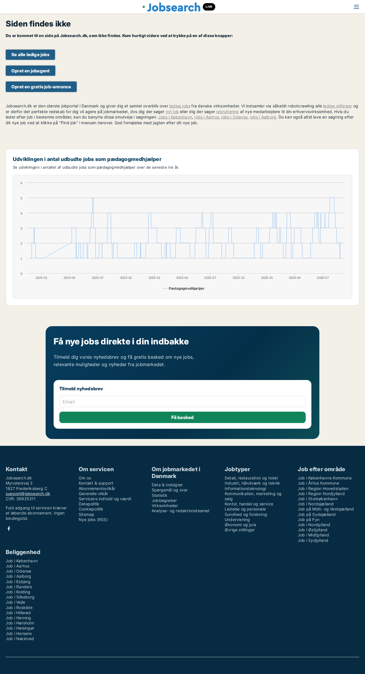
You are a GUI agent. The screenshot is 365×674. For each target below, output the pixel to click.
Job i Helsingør (20, 628)
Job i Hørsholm (20, 622)
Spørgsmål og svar (170, 489)
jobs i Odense (234, 117)
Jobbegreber (164, 500)
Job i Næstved (20, 638)
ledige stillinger (337, 105)
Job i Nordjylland (314, 524)
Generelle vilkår (93, 493)
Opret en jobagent (30, 70)
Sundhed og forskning (246, 514)
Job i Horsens (19, 633)
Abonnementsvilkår (97, 488)
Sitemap (86, 514)
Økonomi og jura (240, 524)
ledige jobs (179, 105)
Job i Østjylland (312, 529)
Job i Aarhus (17, 565)
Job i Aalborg (18, 576)
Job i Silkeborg (20, 597)
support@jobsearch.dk (28, 493)
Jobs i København (175, 117)
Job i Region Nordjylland (321, 493)
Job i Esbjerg (18, 581)
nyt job (172, 111)
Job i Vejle (15, 602)
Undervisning (237, 519)
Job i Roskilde (19, 607)
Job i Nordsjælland (316, 503)
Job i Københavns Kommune (325, 477)
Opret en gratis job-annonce (41, 86)
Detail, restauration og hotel (251, 477)
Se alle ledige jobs (30, 54)
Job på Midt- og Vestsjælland (326, 508)
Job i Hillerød (18, 612)
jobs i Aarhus (206, 117)
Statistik (159, 495)
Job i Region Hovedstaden (323, 488)
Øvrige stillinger (240, 529)
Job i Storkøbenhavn (318, 498)
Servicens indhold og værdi (105, 498)
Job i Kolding (18, 591)
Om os (85, 477)
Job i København (22, 560)
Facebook (9, 528)
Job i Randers (19, 586)
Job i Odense (18, 571)
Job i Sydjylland (313, 540)
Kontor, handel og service (249, 503)
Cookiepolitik (91, 508)
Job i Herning (18, 617)
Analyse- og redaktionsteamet (181, 510)
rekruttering (227, 111)
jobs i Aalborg (263, 117)
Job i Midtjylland (313, 534)
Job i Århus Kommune (318, 483)
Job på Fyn (308, 519)
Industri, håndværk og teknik (252, 483)
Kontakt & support (96, 483)
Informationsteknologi (245, 488)
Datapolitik (89, 503)
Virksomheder (165, 505)
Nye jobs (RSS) (93, 519)
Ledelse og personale (245, 508)
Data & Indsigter (167, 484)
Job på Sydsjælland (317, 514)
